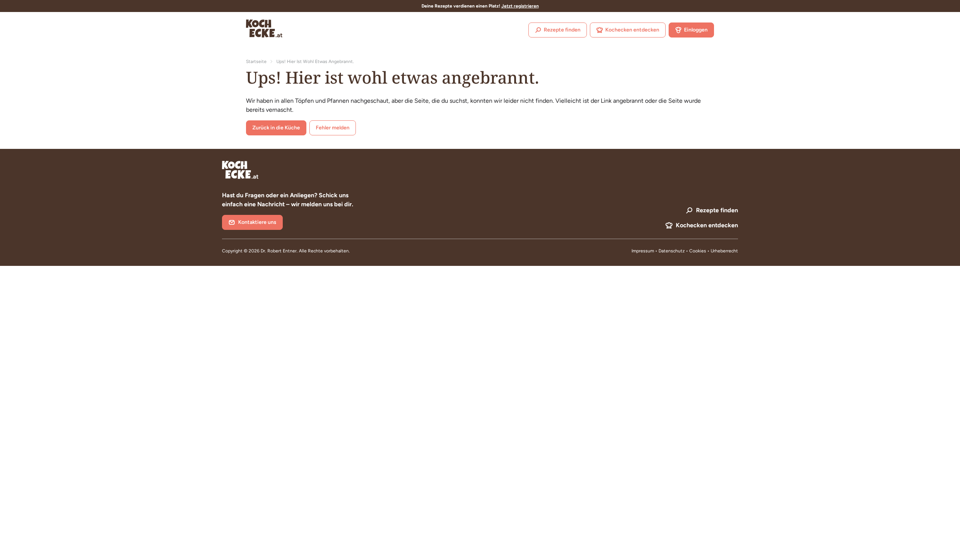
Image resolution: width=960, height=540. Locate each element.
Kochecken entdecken (632, 30)
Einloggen (696, 30)
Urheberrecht (724, 251)
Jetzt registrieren (520, 6)
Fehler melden (333, 127)
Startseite (256, 61)
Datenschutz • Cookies (682, 251)
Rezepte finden (562, 30)
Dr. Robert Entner (279, 251)
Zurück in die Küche (276, 127)
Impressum (643, 251)
